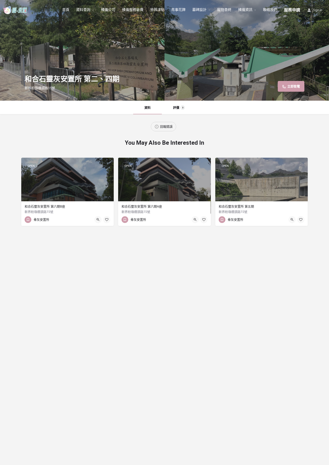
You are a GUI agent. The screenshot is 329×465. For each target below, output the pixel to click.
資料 (147, 107)
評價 (178, 107)
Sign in (317, 10)
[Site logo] (16, 9)
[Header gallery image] (82, 50)
